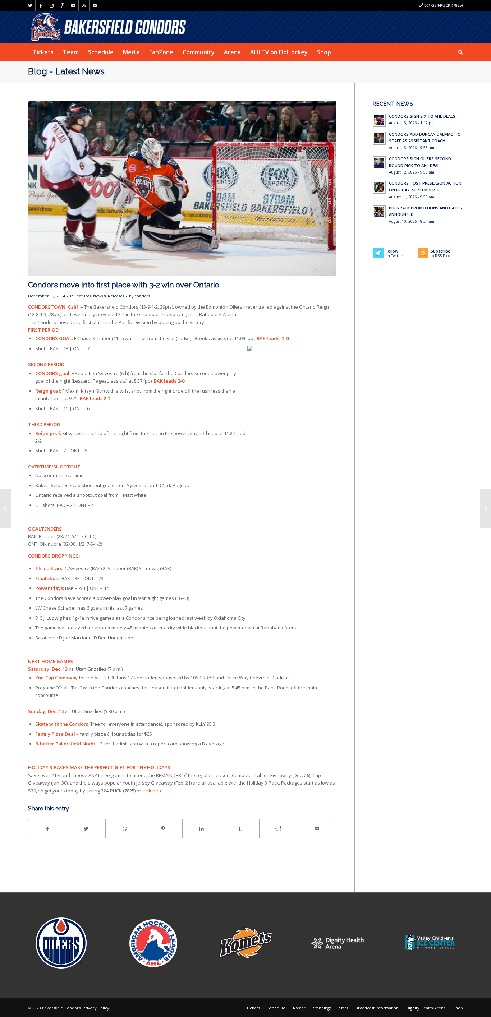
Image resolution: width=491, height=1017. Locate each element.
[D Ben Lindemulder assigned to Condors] (5, 508)
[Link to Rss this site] (84, 5)
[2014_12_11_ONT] (182, 188)
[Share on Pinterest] (163, 828)
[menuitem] (43, 52)
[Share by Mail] (317, 828)
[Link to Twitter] (30, 5)
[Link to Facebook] (41, 5)
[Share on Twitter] (86, 828)
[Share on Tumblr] (240, 828)
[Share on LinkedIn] (202, 828)
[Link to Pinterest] (62, 5)
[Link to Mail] (95, 5)
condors (142, 296)
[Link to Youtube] (73, 5)
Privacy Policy (96, 1008)
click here (152, 790)
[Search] (458, 52)
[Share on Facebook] (47, 828)
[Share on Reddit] (279, 828)
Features (83, 296)
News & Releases (108, 296)
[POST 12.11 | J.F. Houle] (485, 508)
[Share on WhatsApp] (125, 828)
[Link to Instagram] (51, 5)
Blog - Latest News (66, 71)
